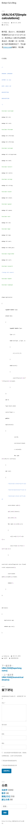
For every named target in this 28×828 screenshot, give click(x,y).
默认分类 (5, 799)
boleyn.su (6, 22)
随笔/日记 (6, 796)
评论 (3, 703)
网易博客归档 (14, 658)
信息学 (5, 658)
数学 (4, 793)
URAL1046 (7, 47)
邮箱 (3, 734)
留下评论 (6, 25)
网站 (3, 743)
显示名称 (4, 724)
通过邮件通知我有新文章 (10, 765)
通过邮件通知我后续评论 (10, 760)
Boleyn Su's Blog (9, 3)
